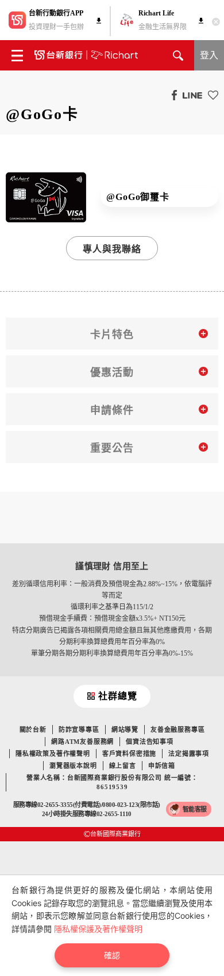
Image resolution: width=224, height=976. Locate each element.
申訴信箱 (161, 765)
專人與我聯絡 (112, 249)
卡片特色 (112, 334)
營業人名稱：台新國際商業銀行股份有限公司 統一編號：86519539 (112, 782)
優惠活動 (112, 372)
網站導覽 (124, 729)
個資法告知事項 (149, 741)
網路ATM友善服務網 (82, 741)
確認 (112, 955)
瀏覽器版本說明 (73, 765)
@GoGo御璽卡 (137, 197)
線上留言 (122, 765)
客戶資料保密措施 (129, 753)
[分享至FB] (171, 94)
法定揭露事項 (188, 753)
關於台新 (33, 729)
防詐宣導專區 (79, 729)
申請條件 (112, 410)
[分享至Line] (189, 94)
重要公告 (112, 448)
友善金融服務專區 (177, 729)
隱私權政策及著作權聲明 (53, 753)
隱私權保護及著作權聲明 (98, 929)
